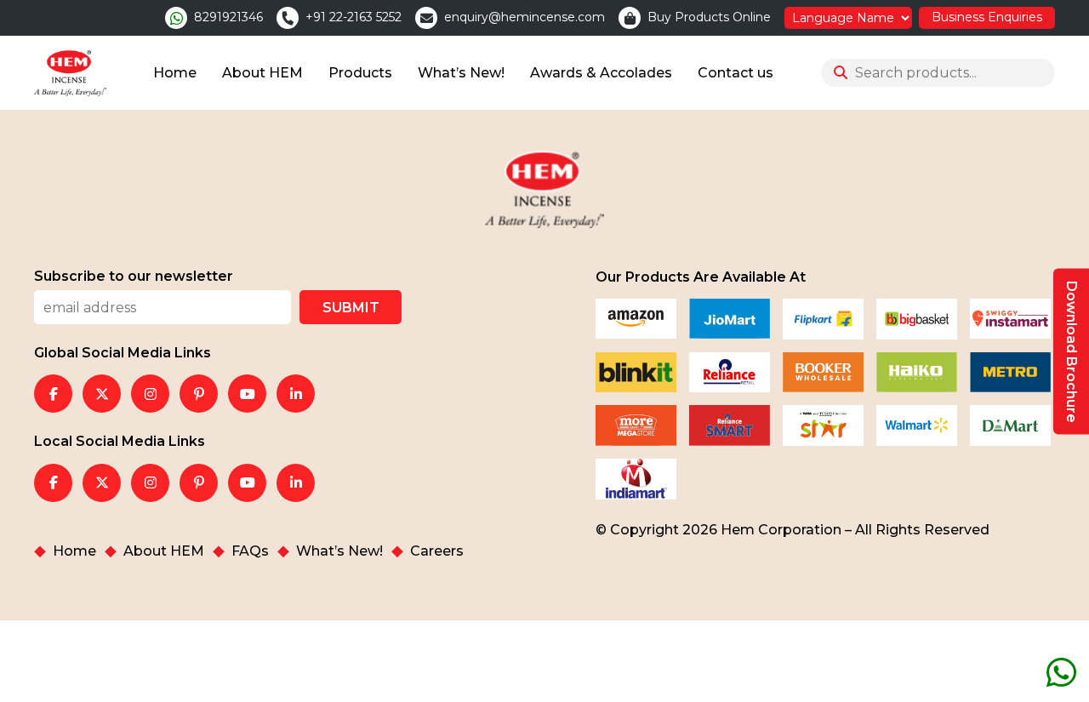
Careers (437, 551)
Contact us (735, 73)
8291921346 (228, 17)
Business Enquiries (987, 17)
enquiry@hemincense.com (524, 17)
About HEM (262, 73)
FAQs (250, 551)
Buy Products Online (709, 17)
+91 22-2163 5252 (353, 17)
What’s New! (461, 73)
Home (175, 73)
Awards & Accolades (601, 73)
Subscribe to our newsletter (133, 276)
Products (360, 73)
